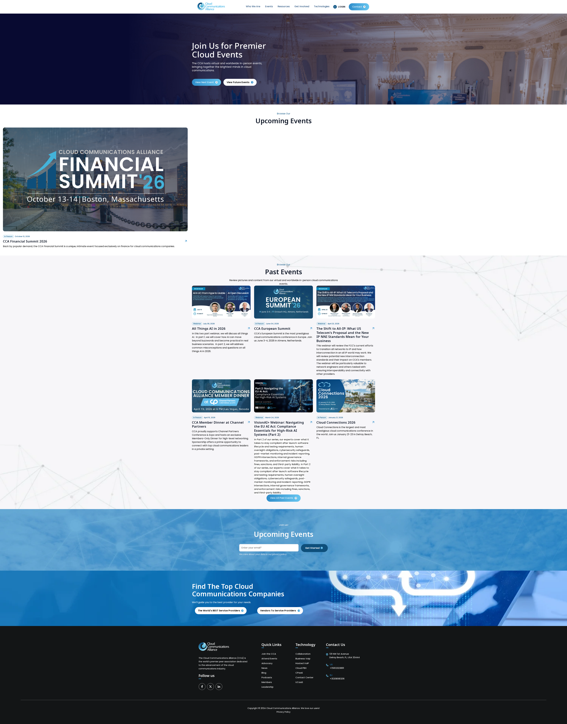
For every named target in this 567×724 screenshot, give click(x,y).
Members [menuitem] (266, 682)
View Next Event (204, 82)
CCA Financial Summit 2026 (25, 241)
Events (269, 6)
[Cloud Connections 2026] (345, 411)
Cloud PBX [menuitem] (301, 668)
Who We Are (253, 6)
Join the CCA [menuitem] (268, 653)
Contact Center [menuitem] (304, 677)
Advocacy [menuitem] (266, 663)
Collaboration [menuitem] (303, 653)
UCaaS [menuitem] (299, 682)
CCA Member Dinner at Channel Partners (218, 424)
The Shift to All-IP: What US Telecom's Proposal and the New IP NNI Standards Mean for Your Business (342, 335)
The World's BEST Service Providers (219, 610)
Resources (284, 6)
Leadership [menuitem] (267, 686)
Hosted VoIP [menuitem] (302, 663)
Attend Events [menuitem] (269, 658)
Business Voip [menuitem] (302, 658)
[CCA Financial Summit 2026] (95, 230)
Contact (357, 6)
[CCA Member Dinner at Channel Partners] (221, 411)
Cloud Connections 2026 (335, 422)
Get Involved (301, 6)
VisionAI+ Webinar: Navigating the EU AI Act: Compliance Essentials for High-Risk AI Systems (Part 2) (279, 428)
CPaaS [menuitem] (299, 672)
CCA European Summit (272, 329)
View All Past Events (281, 498)
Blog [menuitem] (263, 672)
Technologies (321, 6)
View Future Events (238, 82)
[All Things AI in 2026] (221, 317)
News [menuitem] (264, 668)
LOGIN (341, 6)
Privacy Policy (283, 711)
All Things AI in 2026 (208, 329)
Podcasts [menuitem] (266, 677)
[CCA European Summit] (283, 317)
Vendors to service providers (278, 610)
